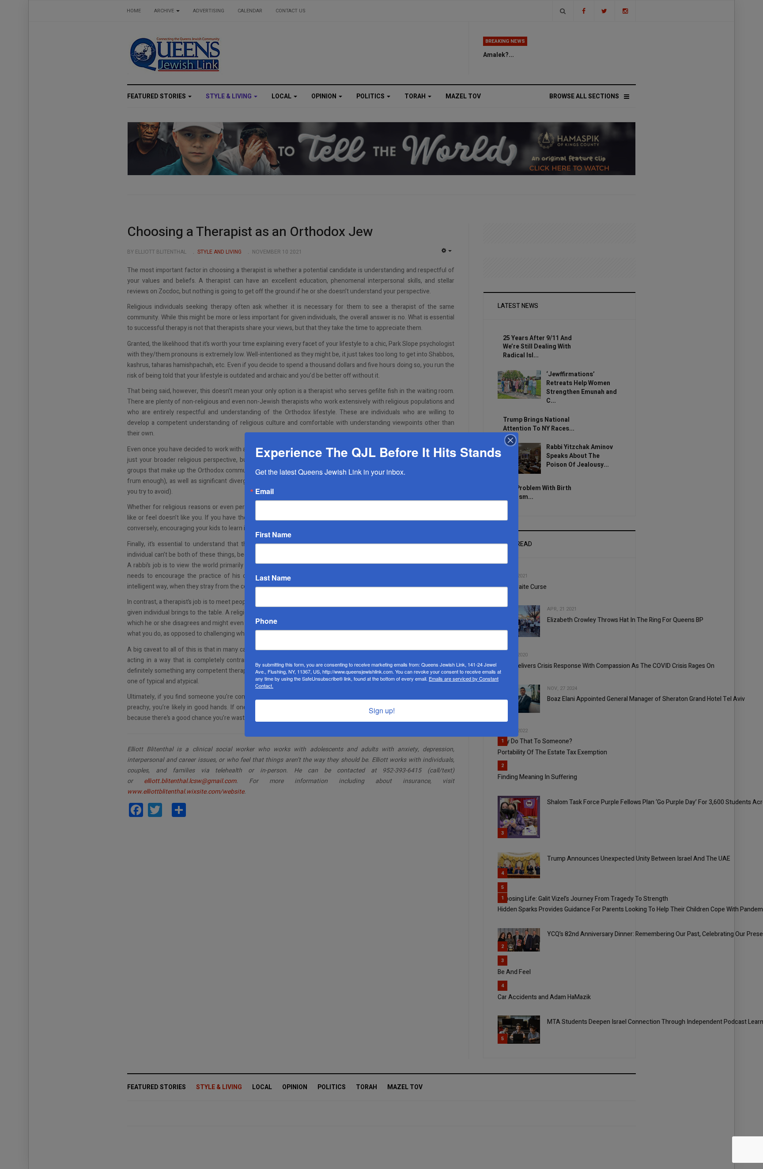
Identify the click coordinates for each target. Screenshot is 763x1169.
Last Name (273, 577)
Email (264, 491)
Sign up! (382, 710)
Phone (266, 621)
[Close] (510, 440)
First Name (273, 534)
